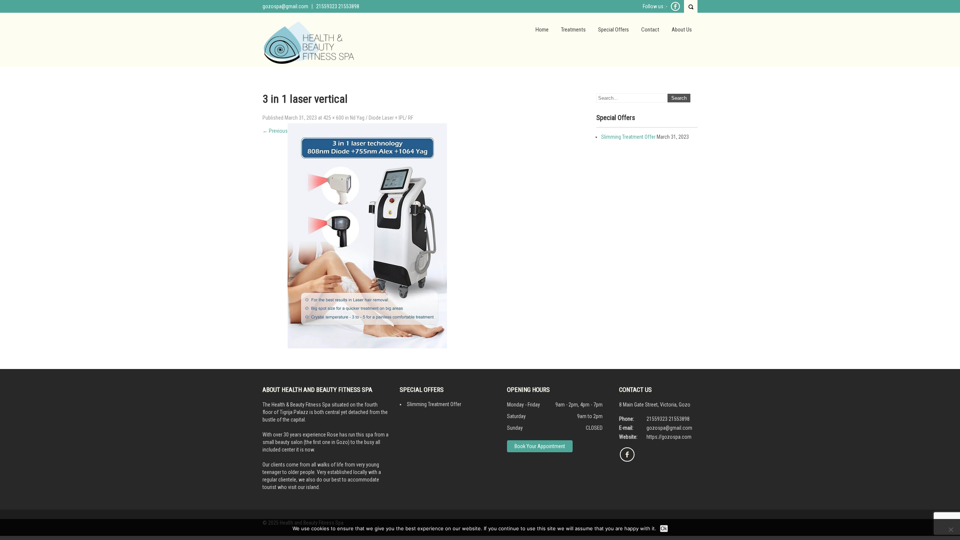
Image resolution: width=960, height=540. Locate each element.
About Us (682, 29)
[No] (950, 529)
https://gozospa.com (669, 437)
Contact (650, 29)
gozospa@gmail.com (285, 6)
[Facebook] (675, 10)
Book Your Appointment (539, 446)
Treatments (573, 29)
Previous (275, 131)
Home (542, 29)
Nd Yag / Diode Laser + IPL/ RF (381, 118)
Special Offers (613, 29)
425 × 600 (333, 118)
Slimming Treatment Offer (628, 137)
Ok (664, 528)
